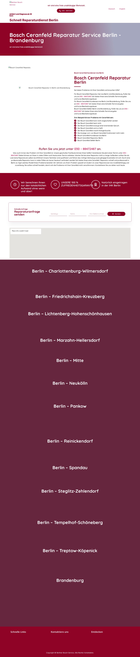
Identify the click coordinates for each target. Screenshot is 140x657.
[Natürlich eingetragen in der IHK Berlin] (95, 184)
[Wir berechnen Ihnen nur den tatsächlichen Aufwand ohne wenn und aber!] (15, 184)
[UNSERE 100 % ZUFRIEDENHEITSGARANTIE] (55, 184)
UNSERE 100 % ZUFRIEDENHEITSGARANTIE (77, 184)
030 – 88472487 (86, 96)
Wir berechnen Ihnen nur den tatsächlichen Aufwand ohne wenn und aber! (33, 187)
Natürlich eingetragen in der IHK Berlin (114, 184)
